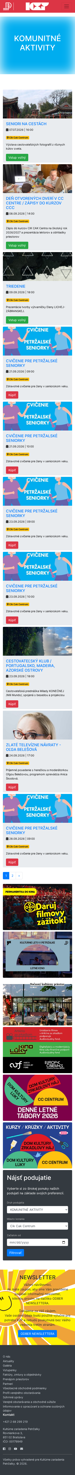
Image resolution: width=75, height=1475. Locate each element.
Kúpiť (12, 395)
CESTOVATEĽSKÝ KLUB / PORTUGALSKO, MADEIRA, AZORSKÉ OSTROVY (30, 666)
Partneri (8, 1383)
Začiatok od (14, 1235)
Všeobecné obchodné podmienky (25, 1388)
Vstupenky (10, 1370)
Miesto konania (15, 1219)
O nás (6, 1356)
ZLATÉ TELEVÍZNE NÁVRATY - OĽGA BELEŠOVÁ (33, 747)
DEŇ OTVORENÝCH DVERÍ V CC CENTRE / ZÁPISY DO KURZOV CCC (35, 203)
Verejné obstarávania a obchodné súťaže (29, 1401)
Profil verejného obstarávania (21, 1392)
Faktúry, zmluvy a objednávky (22, 1374)
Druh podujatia (15, 1202)
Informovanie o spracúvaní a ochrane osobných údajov (34, 1408)
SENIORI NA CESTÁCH (26, 124)
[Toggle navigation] (66, 6)
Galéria (7, 1365)
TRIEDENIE (15, 286)
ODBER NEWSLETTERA (37, 1334)
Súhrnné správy (13, 1397)
